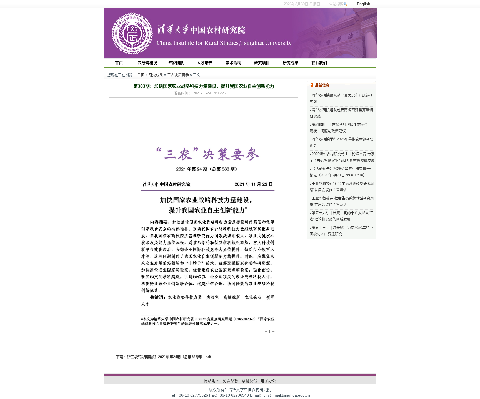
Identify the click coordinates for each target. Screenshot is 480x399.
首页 (140, 75)
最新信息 (322, 85)
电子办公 (268, 380)
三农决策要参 (178, 75)
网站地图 (211, 380)
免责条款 (230, 380)
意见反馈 (249, 380)
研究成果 (156, 75)
